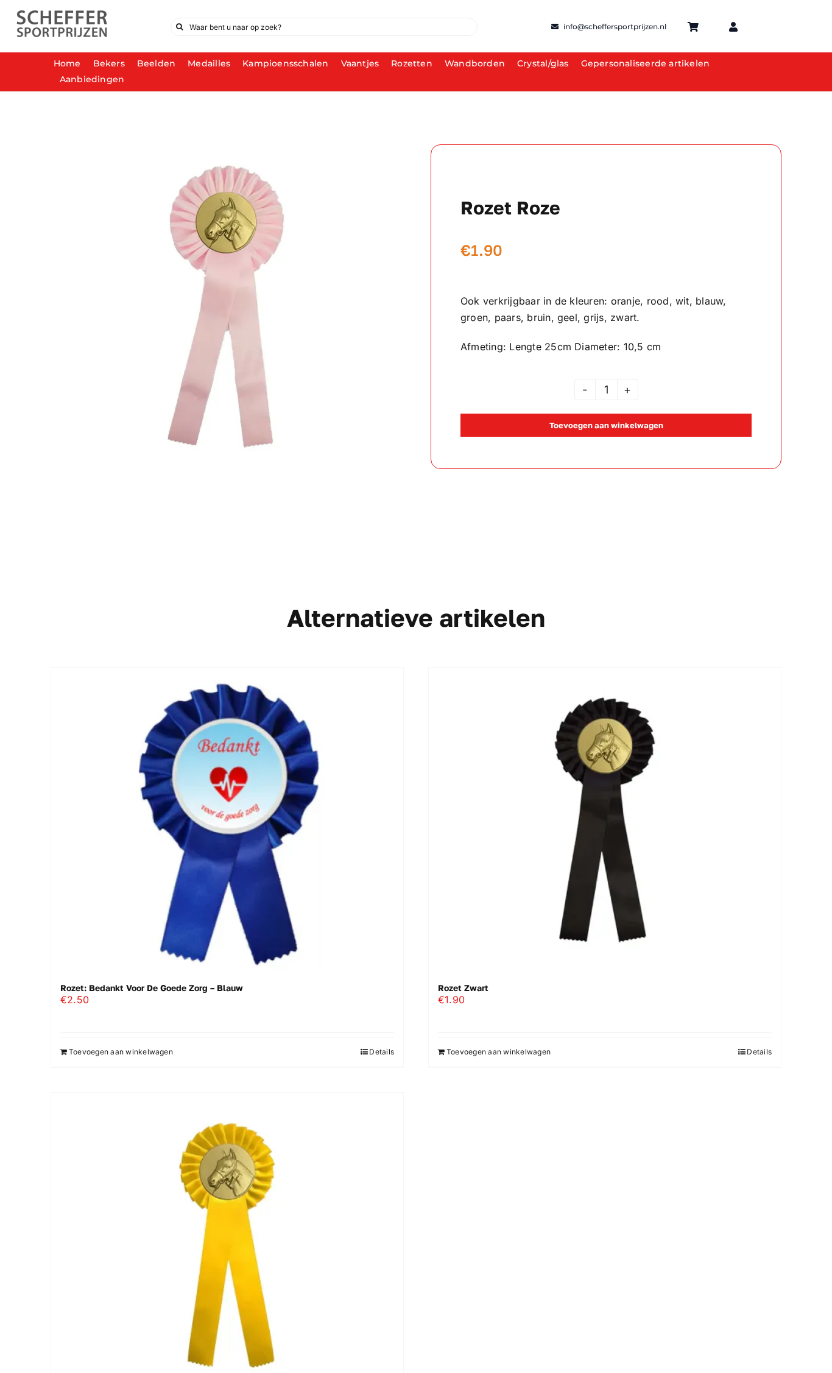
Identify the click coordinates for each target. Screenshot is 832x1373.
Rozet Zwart (463, 988)
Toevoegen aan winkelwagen (606, 425)
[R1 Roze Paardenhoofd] (226, 306)
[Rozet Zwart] (605, 820)
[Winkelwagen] (693, 26)
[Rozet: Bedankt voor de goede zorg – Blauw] (227, 820)
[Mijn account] (733, 26)
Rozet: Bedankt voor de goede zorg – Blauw (151, 988)
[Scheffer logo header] (62, 14)
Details (381, 1051)
